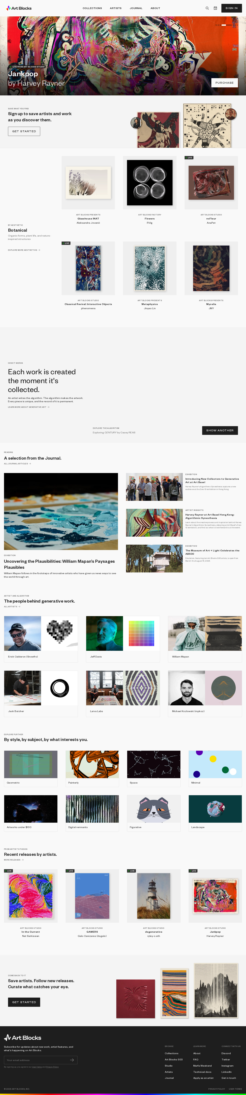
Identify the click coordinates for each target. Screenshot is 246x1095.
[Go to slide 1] (216, 25)
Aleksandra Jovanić (88, 222)
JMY (211, 308)
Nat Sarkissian (30, 935)
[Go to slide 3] (220, 25)
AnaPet (211, 222)
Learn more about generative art (27, 407)
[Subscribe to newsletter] (72, 1060)
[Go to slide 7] (237, 25)
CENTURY (110, 432)
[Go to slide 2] (218, 25)
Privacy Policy (52, 1067)
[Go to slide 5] (229, 25)
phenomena (88, 308)
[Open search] (207, 8)
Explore (226, 82)
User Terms (37, 1067)
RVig (150, 222)
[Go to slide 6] (235, 25)
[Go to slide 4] (222, 25)
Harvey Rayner (215, 935)
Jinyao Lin (150, 308)
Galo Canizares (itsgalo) (92, 935)
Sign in (232, 8)
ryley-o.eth (153, 935)
